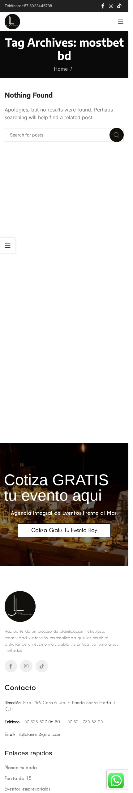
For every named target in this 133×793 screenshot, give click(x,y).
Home (61, 69)
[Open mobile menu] (120, 21)
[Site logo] (12, 21)
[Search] (116, 135)
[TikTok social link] (119, 5)
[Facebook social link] (103, 5)
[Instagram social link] (111, 5)
